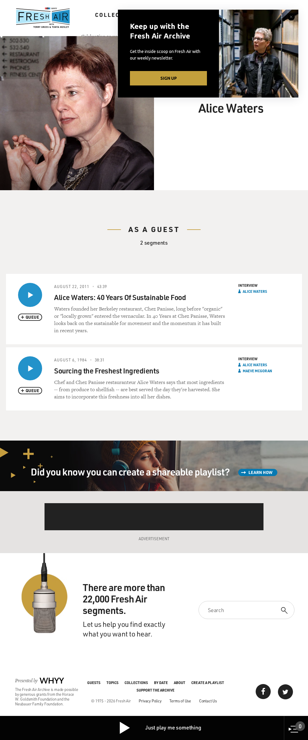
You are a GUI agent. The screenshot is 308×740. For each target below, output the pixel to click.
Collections (117, 14)
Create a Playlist (207, 682)
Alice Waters (255, 291)
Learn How (260, 472)
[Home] (43, 18)
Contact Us (208, 700)
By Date (161, 682)
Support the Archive (155, 690)
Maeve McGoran (257, 370)
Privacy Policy (150, 700)
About (179, 682)
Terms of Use (180, 700)
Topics (112, 682)
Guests (93, 682)
